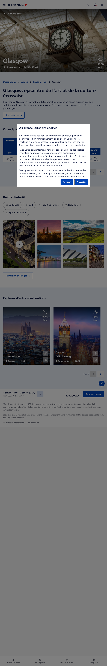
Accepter (81, 182)
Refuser (67, 182)
